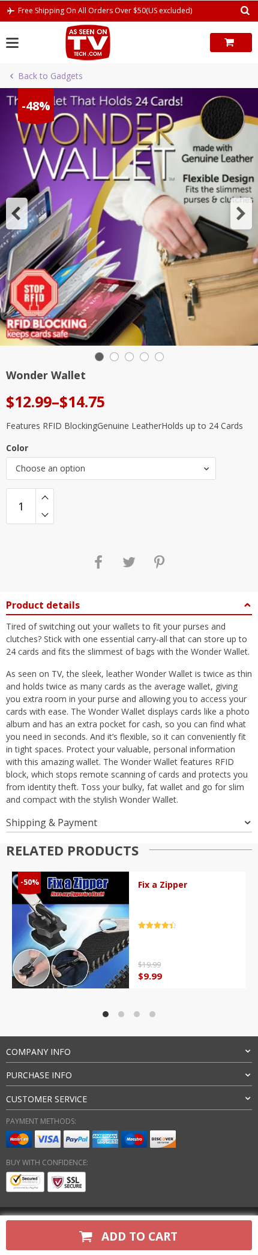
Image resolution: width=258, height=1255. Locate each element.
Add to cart (138, 1236)
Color (17, 447)
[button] (17, 213)
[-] (44, 515)
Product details (43, 605)
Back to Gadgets (50, 75)
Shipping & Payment (51, 822)
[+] (44, 497)
